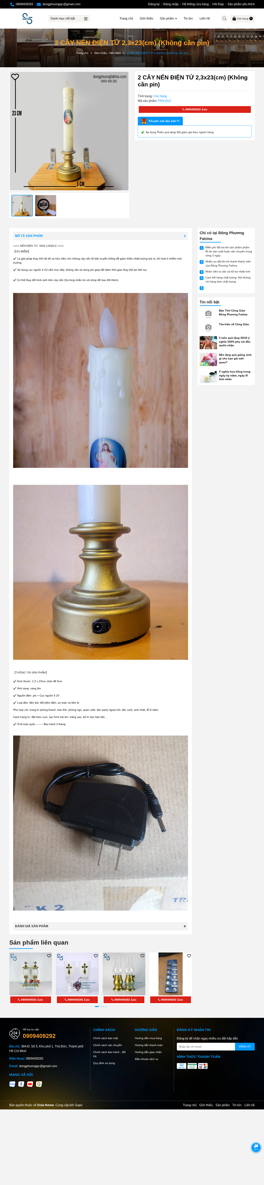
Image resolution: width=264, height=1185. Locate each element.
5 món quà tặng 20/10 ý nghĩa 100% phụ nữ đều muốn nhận (234, 341)
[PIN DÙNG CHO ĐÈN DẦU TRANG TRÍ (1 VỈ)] (170, 974)
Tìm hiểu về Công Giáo (234, 324)
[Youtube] (30, 1083)
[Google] (39, 1083)
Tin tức (188, 18)
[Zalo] (12, 1083)
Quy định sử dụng (104, 1063)
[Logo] (27, 18)
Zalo (204, 109)
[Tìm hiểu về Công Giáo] (208, 327)
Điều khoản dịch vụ (146, 1059)
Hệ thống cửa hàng (195, 4)
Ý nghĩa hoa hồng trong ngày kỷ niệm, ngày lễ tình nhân (234, 375)
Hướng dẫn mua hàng (148, 1038)
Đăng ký (154, 4)
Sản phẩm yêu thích (241, 4)
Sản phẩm (167, 18)
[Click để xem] (69, 131)
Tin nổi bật (209, 302)
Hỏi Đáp (218, 4)
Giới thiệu (146, 18)
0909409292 (193, 109)
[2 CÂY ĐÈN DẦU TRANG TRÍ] (124, 974)
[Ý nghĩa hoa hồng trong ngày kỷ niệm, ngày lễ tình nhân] (208, 376)
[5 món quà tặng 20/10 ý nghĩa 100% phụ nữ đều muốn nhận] (208, 342)
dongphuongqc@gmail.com (38, 1066)
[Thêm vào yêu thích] (15, 77)
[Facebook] (21, 1083)
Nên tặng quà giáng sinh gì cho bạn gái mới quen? (235, 358)
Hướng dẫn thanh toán (149, 1045)
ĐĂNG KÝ (245, 1046)
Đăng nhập (171, 4)
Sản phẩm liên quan (38, 942)
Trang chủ (126, 18)
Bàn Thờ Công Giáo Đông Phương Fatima (233, 312)
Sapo (78, 1105)
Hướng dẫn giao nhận (148, 1052)
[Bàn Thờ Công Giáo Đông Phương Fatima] (208, 313)
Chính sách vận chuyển (107, 1045)
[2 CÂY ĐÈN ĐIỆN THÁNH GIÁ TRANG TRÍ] (30, 974)
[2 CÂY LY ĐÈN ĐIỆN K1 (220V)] (77, 974)
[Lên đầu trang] (256, 1162)
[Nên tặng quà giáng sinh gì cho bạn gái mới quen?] (208, 359)
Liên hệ (205, 18)
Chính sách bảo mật (105, 1038)
